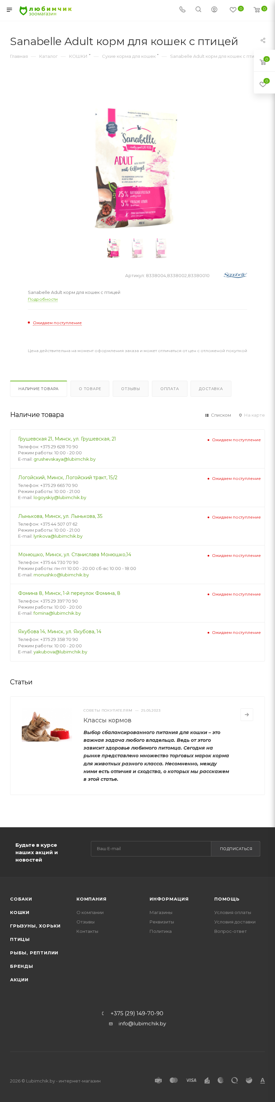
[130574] (137, 168)
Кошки (20, 912)
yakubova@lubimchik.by (60, 651)
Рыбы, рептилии (34, 952)
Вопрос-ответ (230, 931)
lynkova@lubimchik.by (58, 536)
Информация (169, 899)
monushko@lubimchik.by (61, 574)
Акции (19, 979)
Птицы (20, 939)
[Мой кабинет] (214, 10)
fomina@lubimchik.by (57, 613)
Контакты (87, 931)
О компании (90, 912)
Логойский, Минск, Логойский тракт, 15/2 (67, 477)
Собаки (21, 899)
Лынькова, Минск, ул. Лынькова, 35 (60, 516)
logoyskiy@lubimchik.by (60, 497)
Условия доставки (235, 921)
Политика (161, 931)
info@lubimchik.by (142, 1023)
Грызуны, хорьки (35, 925)
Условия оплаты (232, 912)
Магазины (161, 912)
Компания (91, 899)
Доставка (211, 388)
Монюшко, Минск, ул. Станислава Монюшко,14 (74, 555)
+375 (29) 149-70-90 (137, 1013)
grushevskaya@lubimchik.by (65, 459)
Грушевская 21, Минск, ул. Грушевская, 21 (67, 439)
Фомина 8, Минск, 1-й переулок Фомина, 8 (69, 593)
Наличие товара (38, 388)
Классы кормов (107, 720)
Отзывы (130, 388)
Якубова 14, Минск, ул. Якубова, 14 (59, 632)
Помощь (227, 899)
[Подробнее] (246, 714)
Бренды (21, 966)
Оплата (169, 388)
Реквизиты (162, 921)
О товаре (90, 388)
